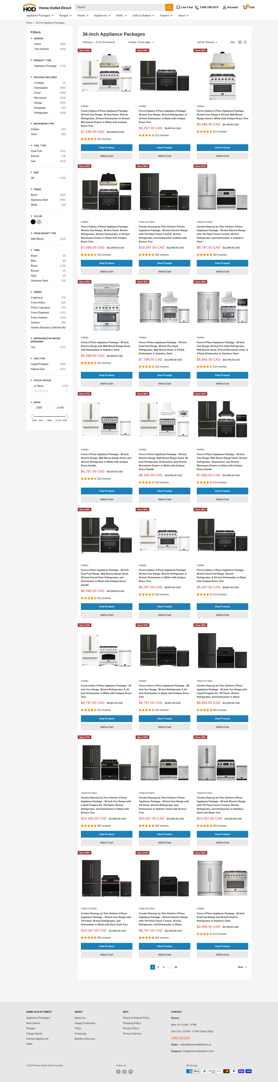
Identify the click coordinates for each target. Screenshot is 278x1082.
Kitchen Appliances (37, 1038)
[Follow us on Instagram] (124, 1071)
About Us (80, 1017)
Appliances (100, 15)
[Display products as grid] (239, 42)
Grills (29, 1044)
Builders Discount (85, 1038)
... (169, 967)
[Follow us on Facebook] (118, 1071)
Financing (80, 1033)
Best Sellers (33, 1023)
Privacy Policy (131, 1028)
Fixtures (164, 15)
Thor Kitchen (146, 222)
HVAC (119, 15)
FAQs (78, 1028)
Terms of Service (132, 1033)
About (181, 15)
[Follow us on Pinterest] (130, 1071)
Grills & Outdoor (142, 15)
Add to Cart (106, 156)
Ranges (63, 15)
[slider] (32, 416)
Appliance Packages (38, 15)
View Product (106, 147)
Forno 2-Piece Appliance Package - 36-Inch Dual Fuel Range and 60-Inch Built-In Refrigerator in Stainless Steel (221, 917)
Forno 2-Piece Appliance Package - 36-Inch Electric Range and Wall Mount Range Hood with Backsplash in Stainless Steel (105, 346)
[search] (120, 7)
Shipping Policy (132, 1023)
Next (240, 967)
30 (176, 967)
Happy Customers (85, 1023)
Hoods (81, 15)
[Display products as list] (245, 42)
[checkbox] (50, 44)
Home (29, 22)
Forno (84, 106)
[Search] (169, 7)
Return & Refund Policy (136, 1017)
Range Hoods (34, 1033)
